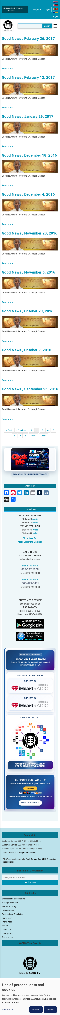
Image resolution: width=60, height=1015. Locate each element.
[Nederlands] (56, 2)
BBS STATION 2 (30, 579)
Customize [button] (7, 1009)
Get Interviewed (8, 910)
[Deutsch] (56, 5)
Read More (7, 68)
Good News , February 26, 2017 (28, 38)
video (35, 529)
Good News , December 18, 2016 (29, 155)
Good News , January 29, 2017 (27, 116)
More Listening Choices (30, 542)
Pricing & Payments (10, 903)
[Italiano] (54, 9)
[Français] (54, 5)
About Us (6, 926)
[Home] (8, 26)
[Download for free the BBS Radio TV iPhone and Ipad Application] (30, 636)
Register (37, 9)
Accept (50, 1009)
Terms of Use (7, 937)
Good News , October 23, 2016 (27, 311)
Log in (47, 9)
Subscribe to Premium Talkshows (15, 9)
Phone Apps (7, 922)
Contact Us (6, 929)
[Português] (56, 9)
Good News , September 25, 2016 (30, 389)
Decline (36, 1009)
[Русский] (54, 12)
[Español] (56, 12)
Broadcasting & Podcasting (13, 899)
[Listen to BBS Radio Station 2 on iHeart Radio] (30, 704)
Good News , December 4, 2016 (28, 194)
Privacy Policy (8, 933)
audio (35, 519)
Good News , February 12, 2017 (28, 77)
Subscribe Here (30, 803)
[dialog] (30, 997)
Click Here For (30, 538)
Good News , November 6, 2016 (28, 272)
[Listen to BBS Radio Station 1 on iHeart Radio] (30, 687)
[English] (54, 2)
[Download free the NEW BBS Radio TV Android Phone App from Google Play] (30, 624)
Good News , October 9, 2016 (26, 350)
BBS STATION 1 (30, 565)
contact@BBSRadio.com (25, 852)
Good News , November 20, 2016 (29, 233)
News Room (7, 918)
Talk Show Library (9, 906)
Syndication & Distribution (13, 914)
